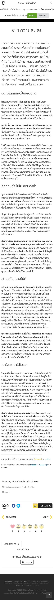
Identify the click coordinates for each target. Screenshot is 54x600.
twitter (48, 459)
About (18, 585)
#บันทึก (22, 481)
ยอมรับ (32, 15)
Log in (28, 562)
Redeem (44, 581)
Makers (9, 3)
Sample (35, 581)
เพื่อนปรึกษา (31, 3)
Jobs (35, 585)
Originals (18, 581)
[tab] (12, 544)
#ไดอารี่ (15, 481)
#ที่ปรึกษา (34, 481)
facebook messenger (39, 464)
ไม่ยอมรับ (43, 15)
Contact (27, 585)
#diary (8, 481)
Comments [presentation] (11, 544)
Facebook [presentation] (23, 550)
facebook (38, 459)
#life (27, 481)
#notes (21, 3)
